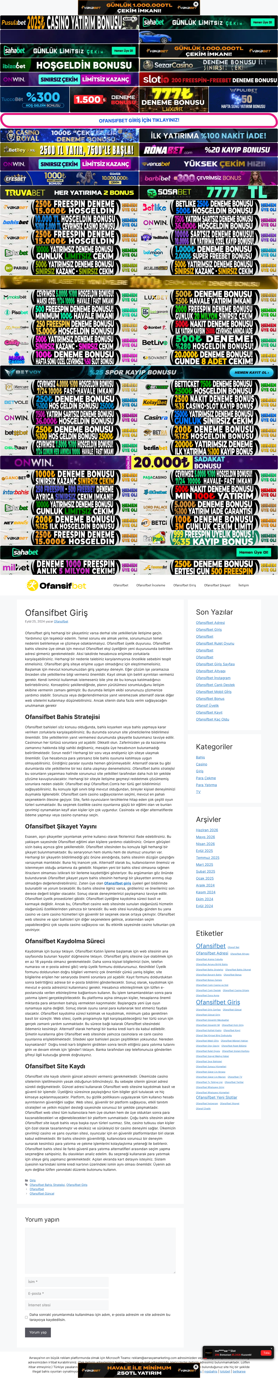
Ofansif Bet (233, 947)
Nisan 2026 (205, 844)
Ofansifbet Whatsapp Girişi (210, 1087)
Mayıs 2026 (205, 837)
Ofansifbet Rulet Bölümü (233, 1046)
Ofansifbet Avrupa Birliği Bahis (212, 964)
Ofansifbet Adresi (210, 623)
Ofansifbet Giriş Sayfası (215, 664)
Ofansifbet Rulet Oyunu (215, 643)
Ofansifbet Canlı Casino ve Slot (212, 985)
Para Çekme (206, 778)
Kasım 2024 (206, 892)
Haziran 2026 (207, 830)
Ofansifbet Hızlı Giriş (233, 1025)
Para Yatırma (206, 785)
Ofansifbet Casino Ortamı (236, 990)
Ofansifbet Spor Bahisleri (209, 1061)
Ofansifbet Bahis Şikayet (238, 969)
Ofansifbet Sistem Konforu (235, 1051)
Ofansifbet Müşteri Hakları (234, 1040)
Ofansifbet (120, 585)
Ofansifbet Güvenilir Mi (208, 1025)
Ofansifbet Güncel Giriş (208, 1014)
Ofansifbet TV (235, 1077)
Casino (201, 764)
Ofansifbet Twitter (234, 1082)
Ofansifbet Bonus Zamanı (209, 980)
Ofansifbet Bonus (210, 699)
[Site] (69, 207)
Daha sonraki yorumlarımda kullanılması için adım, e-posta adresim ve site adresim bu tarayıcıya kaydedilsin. (100, 1317)
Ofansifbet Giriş (184, 585)
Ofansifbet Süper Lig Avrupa (210, 1072)
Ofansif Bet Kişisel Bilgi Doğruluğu (214, 1035)
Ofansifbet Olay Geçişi (207, 1046)
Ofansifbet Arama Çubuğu (209, 959)
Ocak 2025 (205, 878)
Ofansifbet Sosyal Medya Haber (212, 1056)
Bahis (200, 757)
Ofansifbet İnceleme (150, 585)
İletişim (244, 585)
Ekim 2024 (204, 899)
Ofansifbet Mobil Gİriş (214, 692)
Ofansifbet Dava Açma (207, 995)
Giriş (33, 1180)
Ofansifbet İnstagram (213, 678)
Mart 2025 (204, 865)
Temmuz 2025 (207, 858)
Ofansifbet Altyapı (210, 671)
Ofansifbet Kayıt (209, 712)
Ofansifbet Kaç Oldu (212, 719)
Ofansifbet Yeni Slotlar (216, 1097)
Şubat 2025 (205, 871)
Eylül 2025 (204, 851)
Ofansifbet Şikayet (217, 585)
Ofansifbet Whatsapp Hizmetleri (212, 1092)
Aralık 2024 (205, 885)
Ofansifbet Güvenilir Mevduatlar (212, 1020)
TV (198, 792)
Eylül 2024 (204, 906)
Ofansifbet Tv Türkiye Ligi (209, 1082)
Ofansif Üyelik (207, 706)
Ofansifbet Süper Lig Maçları (211, 1077)
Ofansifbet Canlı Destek (215, 685)
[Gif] (139, 282)
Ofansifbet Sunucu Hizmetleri (211, 1066)
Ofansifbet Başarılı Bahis (209, 974)
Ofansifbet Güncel (42, 1193)
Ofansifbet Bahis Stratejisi (47, 1184)
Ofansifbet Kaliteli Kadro (208, 1030)
